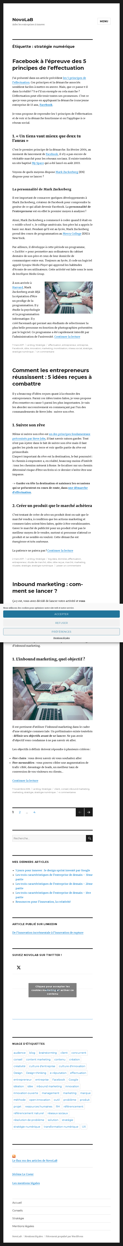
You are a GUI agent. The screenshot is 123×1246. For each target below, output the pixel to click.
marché (69, 562)
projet (17, 1106)
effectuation (54, 345)
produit (85, 1099)
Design (18, 1072)
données (62, 559)
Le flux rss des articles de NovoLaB (34, 1160)
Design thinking (36, 1072)
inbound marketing (79, 789)
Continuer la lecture (67, 336)
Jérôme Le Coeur (23, 1174)
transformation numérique (61, 1126)
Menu (104, 21)
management (50, 1093)
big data (52, 559)
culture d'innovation (72, 1066)
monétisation (60, 348)
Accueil (17, 1202)
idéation (19, 1086)
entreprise (82, 345)
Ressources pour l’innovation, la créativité (43, 901)
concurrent (78, 1052)
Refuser (61, 622)
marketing (47, 348)
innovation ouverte (26, 1093)
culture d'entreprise (42, 1066)
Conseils (17, 1210)
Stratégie (40, 345)
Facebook (46, 104)
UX (84, 1126)
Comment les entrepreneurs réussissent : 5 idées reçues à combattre (52, 377)
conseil (64, 789)
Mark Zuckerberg (67, 172)
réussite (16, 565)
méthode (20, 1099)
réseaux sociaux (58, 1113)
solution (53, 1120)
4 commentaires (67, 792)
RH (58, 1106)
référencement (73, 1106)
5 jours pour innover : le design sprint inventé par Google (53, 870)
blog (32, 1052)
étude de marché (37, 562)
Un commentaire (45, 351)
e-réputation (58, 1072)
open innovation (39, 1099)
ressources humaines (38, 1106)
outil (57, 1099)
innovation (35, 348)
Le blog (31, 345)
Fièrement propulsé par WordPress (64, 1236)
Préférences (61, 631)
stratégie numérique (23, 351)
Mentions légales (61, 638)
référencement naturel (29, 1113)
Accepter (61, 613)
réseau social (75, 348)
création (74, 1059)
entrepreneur (69, 345)
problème (69, 1099)
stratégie (87, 348)
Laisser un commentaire (68, 565)
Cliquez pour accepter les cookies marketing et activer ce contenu (52, 990)
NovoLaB (22, 19)
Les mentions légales (26, 1183)
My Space (38, 163)
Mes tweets (52, 990)
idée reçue (58, 562)
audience (20, 1052)
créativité (19, 1066)
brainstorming (48, 1052)
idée (26, 348)
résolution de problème (29, 1120)
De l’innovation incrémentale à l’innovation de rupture (47, 932)
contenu (60, 1059)
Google (73, 1079)
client (57, 789)
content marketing (38, 1059)
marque (85, 1093)
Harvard (17, 287)
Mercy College (72, 233)
